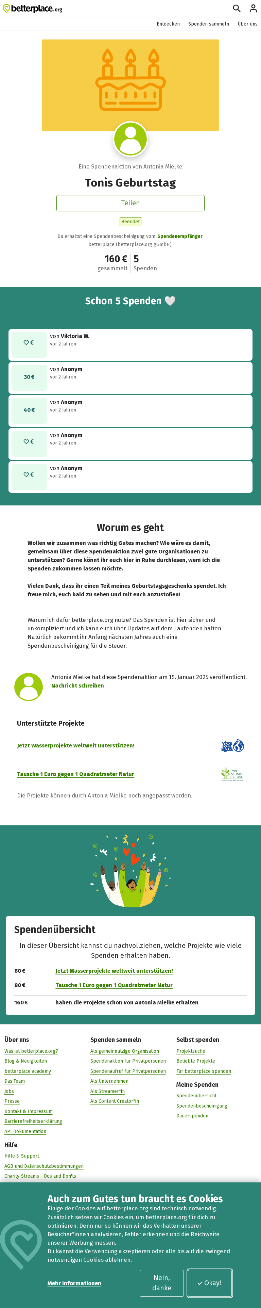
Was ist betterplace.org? (31, 1051)
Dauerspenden (192, 1116)
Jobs (9, 1091)
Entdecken (168, 24)
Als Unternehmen (109, 1081)
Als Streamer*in (107, 1091)
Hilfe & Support (21, 1156)
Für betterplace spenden (203, 1071)
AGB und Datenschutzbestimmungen (44, 1166)
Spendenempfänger (180, 236)
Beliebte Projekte (195, 1061)
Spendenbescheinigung (201, 1106)
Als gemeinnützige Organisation (124, 1051)
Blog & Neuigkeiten (25, 1061)
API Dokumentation (25, 1131)
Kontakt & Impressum (28, 1111)
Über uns (248, 24)
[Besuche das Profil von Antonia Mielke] (131, 139)
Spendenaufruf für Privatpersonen (128, 1071)
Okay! (212, 1283)
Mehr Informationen (74, 1283)
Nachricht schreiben (77, 685)
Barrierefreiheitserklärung (33, 1121)
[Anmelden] (253, 8)
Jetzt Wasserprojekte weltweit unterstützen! (76, 745)
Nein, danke (161, 1283)
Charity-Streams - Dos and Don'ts (40, 1176)
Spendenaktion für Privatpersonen (128, 1061)
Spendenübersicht (196, 1096)
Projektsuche (190, 1051)
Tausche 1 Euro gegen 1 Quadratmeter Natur (75, 774)
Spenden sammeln (208, 24)
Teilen (130, 203)
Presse (12, 1101)
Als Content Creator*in (114, 1101)
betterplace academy (27, 1071)
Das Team (14, 1081)
